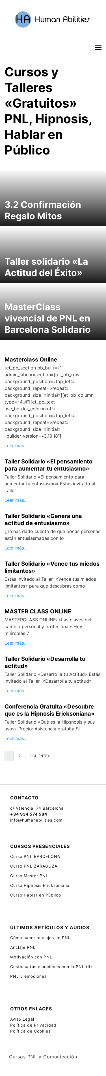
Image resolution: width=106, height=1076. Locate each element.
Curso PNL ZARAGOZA (33, 866)
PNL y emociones (28, 976)
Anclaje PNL (23, 947)
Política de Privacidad (33, 1025)
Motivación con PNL (31, 956)
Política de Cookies (30, 1031)
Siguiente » (39, 756)
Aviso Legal (22, 1019)
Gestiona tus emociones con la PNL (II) (51, 966)
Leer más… (16, 445)
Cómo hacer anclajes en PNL (40, 937)
